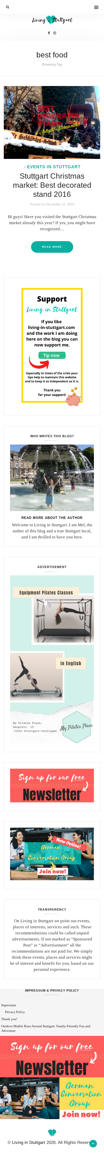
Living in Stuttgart (28, 1142)
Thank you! (9, 1019)
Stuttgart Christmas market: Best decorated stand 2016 (52, 185)
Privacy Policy (15, 1012)
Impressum (8, 1005)
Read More (52, 246)
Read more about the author (52, 518)
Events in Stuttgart (54, 166)
